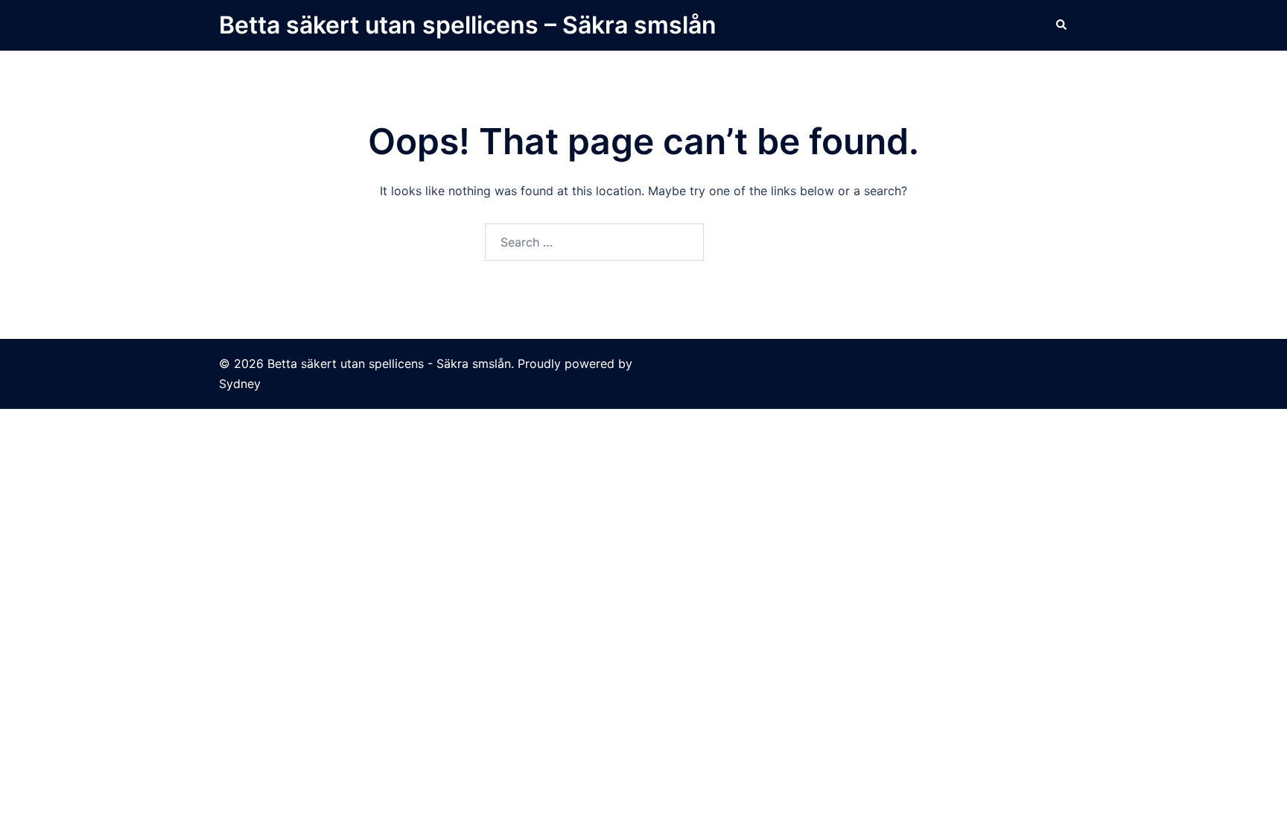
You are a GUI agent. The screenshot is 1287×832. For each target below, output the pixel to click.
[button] (1062, 25)
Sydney (240, 383)
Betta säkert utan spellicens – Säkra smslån (467, 24)
